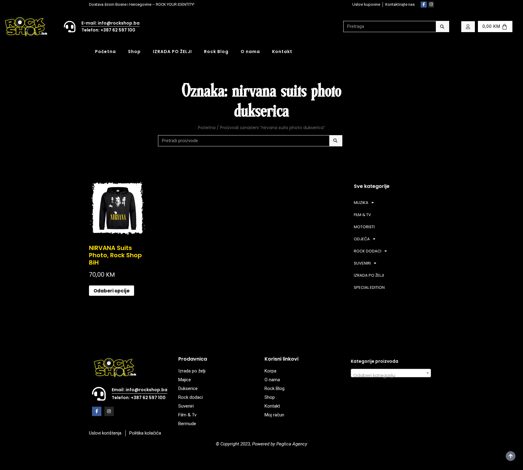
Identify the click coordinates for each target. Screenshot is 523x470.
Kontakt (282, 51)
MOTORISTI (364, 227)
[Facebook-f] (424, 5)
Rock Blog (216, 51)
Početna (105, 51)
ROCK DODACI (367, 251)
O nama (250, 51)
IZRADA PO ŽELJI (172, 51)
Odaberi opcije (112, 291)
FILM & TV (362, 215)
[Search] (442, 26)
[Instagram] (431, 5)
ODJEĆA (362, 239)
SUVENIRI (362, 263)
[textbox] (391, 375)
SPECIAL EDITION (369, 287)
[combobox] (391, 373)
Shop (134, 51)
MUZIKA (361, 202)
